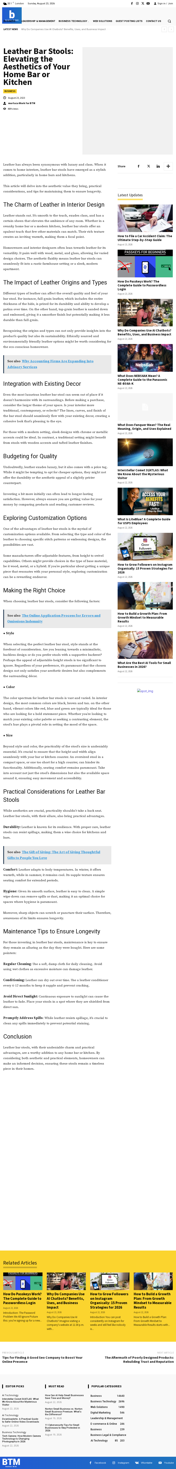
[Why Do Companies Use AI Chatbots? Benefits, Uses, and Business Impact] (145, 313)
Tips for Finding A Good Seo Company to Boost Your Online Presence (42, 1359)
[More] (168, 166)
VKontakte (146, 1462)
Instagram (123, 1462)
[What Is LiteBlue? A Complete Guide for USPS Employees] (145, 501)
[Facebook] (132, 3)
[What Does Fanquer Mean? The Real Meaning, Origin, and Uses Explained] (145, 407)
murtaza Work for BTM (21, 103)
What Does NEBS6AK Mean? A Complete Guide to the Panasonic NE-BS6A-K (63, 29)
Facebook (100, 1462)
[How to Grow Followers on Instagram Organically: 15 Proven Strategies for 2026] (145, 547)
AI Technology (10, 1395)
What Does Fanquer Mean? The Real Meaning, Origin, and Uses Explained (144, 427)
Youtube (169, 1462)
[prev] (164, 29)
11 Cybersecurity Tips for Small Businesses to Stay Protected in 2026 (62, 1428)
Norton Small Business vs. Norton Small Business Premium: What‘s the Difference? (63, 1412)
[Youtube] (148, 3)
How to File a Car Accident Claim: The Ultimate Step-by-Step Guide (145, 238)
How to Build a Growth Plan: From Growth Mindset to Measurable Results (142, 617)
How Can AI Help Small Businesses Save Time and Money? (64, 1397)
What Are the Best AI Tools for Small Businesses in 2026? (144, 665)
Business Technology (14, 1432)
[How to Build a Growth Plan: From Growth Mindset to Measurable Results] (145, 596)
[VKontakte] (137, 1463)
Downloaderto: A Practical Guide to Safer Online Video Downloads (20, 1420)
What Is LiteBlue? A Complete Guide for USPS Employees (144, 521)
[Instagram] (137, 3)
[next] (171, 29)
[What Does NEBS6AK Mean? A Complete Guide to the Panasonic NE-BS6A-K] (145, 358)
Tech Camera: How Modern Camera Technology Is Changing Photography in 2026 (21, 1439)
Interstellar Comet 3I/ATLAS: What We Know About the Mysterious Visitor (143, 474)
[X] (143, 3)
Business (10, 91)
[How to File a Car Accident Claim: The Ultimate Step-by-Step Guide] (145, 218)
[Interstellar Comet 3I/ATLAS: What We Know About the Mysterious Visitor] (145, 452)
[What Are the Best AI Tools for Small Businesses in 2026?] (145, 645)
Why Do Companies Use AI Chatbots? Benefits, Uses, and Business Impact (144, 332)
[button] (169, 21)
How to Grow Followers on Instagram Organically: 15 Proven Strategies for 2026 (145, 568)
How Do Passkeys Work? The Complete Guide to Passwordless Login (142, 285)
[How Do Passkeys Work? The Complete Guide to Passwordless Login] (145, 263)
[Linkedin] (158, 166)
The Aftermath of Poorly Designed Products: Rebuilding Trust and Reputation (139, 1359)
